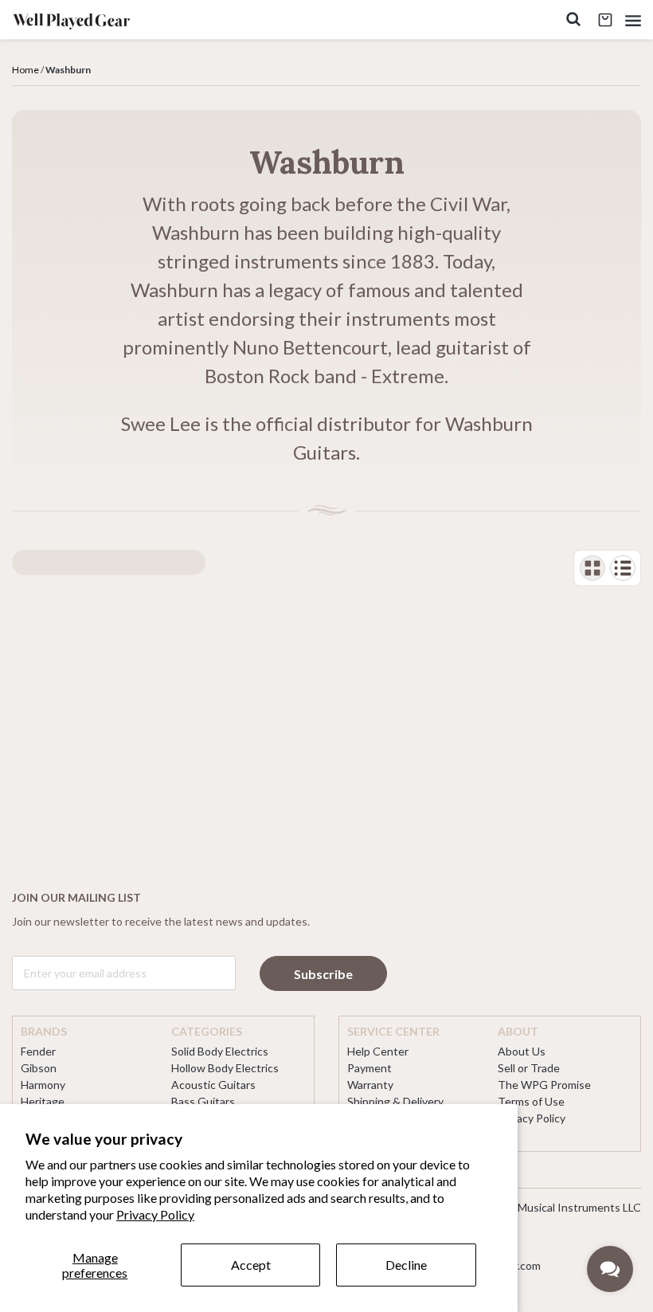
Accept (251, 1264)
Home (25, 70)
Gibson (39, 1068)
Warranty (370, 1084)
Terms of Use (531, 1101)
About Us (521, 1051)
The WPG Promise (544, 1084)
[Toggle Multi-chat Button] (610, 1269)
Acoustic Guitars (213, 1084)
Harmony (43, 1084)
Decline (406, 1264)
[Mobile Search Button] (573, 20)
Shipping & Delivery (395, 1101)
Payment (369, 1068)
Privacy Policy (155, 1214)
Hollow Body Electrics (225, 1068)
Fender (38, 1051)
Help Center (378, 1051)
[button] (633, 20)
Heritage (43, 1101)
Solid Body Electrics (219, 1051)
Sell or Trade (529, 1068)
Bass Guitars (203, 1101)
